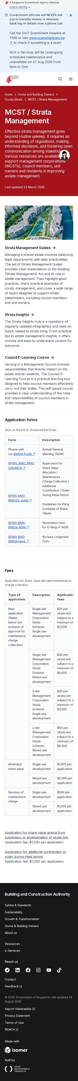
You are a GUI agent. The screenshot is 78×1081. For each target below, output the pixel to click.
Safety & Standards (18, 905)
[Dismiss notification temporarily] (71, 15)
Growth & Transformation (22, 919)
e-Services (12, 950)
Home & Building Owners (22, 926)
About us (11, 933)
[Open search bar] (60, 79)
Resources (12, 944)
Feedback (12, 986)
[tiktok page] (59, 970)
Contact (10, 979)
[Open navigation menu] (71, 79)
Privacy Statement (17, 1016)
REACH (10, 1029)
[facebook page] (28, 970)
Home (9, 94)
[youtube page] (48, 970)
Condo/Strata (13, 99)
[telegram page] (7, 970)
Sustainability (13, 912)
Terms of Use (14, 1023)
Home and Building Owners (36, 94)
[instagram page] (38, 970)
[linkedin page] (17, 970)
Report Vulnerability (18, 1009)
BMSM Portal (22, 454)
